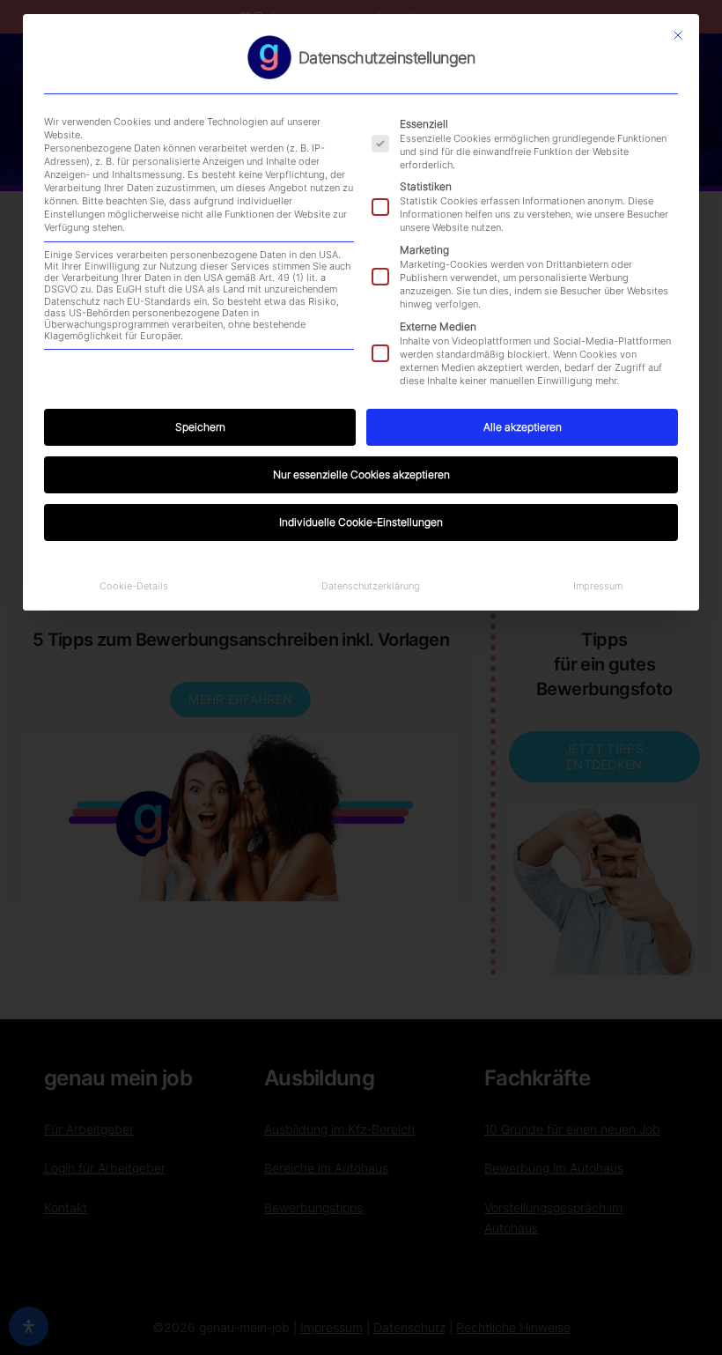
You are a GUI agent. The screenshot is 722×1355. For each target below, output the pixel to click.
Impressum (598, 586)
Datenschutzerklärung (370, 586)
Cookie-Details (133, 586)
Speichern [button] (200, 426)
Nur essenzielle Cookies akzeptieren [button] (361, 474)
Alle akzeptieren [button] (522, 426)
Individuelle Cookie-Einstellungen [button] (361, 522)
